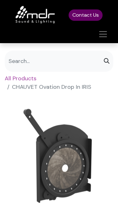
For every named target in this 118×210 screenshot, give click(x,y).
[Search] (106, 61)
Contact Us (85, 15)
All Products (21, 78)
